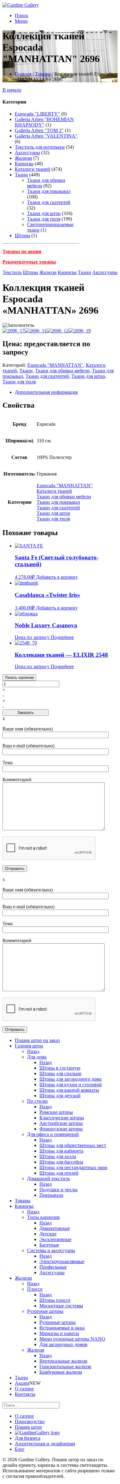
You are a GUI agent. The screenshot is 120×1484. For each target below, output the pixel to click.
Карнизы (24, 163)
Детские (48, 1233)
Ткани (21, 174)
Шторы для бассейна (61, 1162)
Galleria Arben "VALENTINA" (46, 136)
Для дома (36, 1056)
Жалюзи (23, 158)
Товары (43, 73)
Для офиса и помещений (53, 1134)
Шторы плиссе (54, 1300)
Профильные (53, 1267)
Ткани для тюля (43, 218)
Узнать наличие (19, 677)
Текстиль (12, 272)
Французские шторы (61, 1128)
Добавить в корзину (57, 577)
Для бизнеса (27, 1438)
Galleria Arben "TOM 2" (39, 130)
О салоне (24, 1388)
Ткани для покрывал (48, 191)
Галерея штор (29, 1045)
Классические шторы (61, 1117)
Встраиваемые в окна (62, 1327)
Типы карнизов (43, 1217)
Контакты (25, 1394)
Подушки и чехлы (58, 1189)
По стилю (37, 1101)
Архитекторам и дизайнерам (45, 1443)
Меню (21, 21)
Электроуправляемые (61, 1261)
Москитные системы (61, 1305)
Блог (20, 1449)
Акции (22, 1383)
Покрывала (51, 1195)
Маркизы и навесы (59, 1333)
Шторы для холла (57, 1156)
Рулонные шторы (45, 1311)
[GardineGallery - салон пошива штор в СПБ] (37, 1432)
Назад (33, 1051)
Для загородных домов (63, 1344)
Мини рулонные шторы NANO (72, 1338)
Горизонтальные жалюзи (65, 1366)
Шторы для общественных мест (72, 1145)
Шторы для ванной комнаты (69, 1090)
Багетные (49, 1244)
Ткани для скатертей (48, 202)
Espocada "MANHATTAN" (55, 365)
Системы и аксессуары (51, 1250)
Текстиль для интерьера (40, 147)
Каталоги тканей (32, 169)
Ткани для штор (44, 213)
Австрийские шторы (61, 1123)
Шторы (22, 235)
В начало (11, 89)
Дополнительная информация (46, 392)
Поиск (21, 15)
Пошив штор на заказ (37, 1040)
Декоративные (54, 1228)
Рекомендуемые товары (29, 261)
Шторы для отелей (58, 1173)
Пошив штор (28, 1427)
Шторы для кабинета (61, 1150)
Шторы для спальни (60, 1073)
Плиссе (34, 1289)
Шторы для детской (60, 1095)
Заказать (25, 712)
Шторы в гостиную (59, 1068)
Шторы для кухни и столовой (70, 1084)
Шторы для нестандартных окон (73, 1167)
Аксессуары (27, 152)
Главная (23, 73)
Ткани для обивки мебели (62, 370)
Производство (30, 1421)
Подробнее (62, 637)
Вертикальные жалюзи (63, 1361)
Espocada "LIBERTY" (37, 113)
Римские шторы (56, 1112)
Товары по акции (21, 251)
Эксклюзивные (55, 1239)
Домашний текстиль (48, 1178)
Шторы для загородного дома (70, 1079)
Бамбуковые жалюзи (60, 1372)
